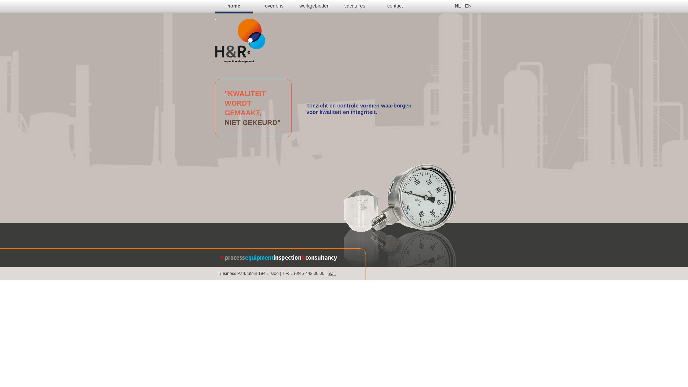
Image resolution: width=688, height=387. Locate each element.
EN (468, 6)
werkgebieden (314, 6)
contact (395, 6)
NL (458, 6)
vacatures (354, 6)
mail (332, 273)
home (233, 6)
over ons (274, 6)
